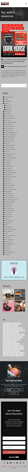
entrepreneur (7, 332)
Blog (6, 103)
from (15, 334)
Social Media (8, 231)
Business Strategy (9, 118)
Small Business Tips (9, 229)
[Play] (2, 66)
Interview (7, 164)
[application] (14, 66)
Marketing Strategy (9, 176)
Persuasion (7, 204)
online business (12, 341)
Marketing (20, 28)
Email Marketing (9, 145)
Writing (6, 254)
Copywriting (7, 124)
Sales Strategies (8, 220)
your (22, 355)
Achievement (8, 97)
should (10, 348)
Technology (7, 241)
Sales (6, 218)
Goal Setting (8, 155)
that (18, 353)
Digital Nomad (8, 139)
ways (9, 355)
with (18, 355)
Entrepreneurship (8, 28)
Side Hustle (7, 227)
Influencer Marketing (10, 158)
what (13, 355)
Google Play (17, 276)
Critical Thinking (9, 128)
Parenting (7, 191)
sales (5, 348)
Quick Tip (8, 107)
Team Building (8, 239)
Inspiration (7, 160)
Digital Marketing (17, 25)
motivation (6, 339)
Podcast (5, 31)
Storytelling (11, 350)
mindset (16, 337)
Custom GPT (8, 130)
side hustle (16, 348)
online (5, 341)
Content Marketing (9, 122)
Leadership (7, 168)
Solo (6, 233)
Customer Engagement (10, 132)
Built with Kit (14, 457)
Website (7, 250)
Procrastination (8, 208)
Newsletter (7, 183)
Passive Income (8, 195)
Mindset (7, 178)
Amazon (9, 389)
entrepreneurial (15, 332)
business (9, 323)
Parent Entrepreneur (9, 189)
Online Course (8, 187)
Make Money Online (9, 172)
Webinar (7, 248)
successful (12, 353)
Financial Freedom (9, 153)
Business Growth (9, 116)
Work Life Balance (9, 252)
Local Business (8, 170)
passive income (7, 346)
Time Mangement (9, 243)
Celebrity (7, 120)
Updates (8, 109)
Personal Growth (8, 202)
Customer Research (9, 134)
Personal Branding (9, 197)
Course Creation (8, 126)
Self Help (7, 223)
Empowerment (8, 147)
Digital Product (8, 141)
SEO (6, 225)
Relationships (8, 216)
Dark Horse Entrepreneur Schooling (13, 466)
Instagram (7, 162)
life (4, 337)
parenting (17, 343)
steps (5, 350)
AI (5, 99)
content (16, 325)
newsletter (17, 339)
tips (5, 355)
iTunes (6, 276)
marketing (10, 337)
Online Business (8, 185)
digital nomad (7, 330)
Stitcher (10, 276)
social (22, 348)
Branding (7, 111)
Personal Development (10, 199)
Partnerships (8, 193)
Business (5, 25)
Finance (6, 151)
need (12, 339)
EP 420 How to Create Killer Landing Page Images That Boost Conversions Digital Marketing (14, 61)
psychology (7, 214)
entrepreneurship (8, 334)
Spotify (13, 393)
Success (7, 237)
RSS (23, 276)
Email (6, 143)
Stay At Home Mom (9, 235)
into (23, 334)
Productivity (7, 212)
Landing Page (8, 166)
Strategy (18, 350)
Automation (7, 101)
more (21, 337)
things (22, 353)
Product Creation (9, 210)
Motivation (7, 181)
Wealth (6, 246)
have (19, 334)
